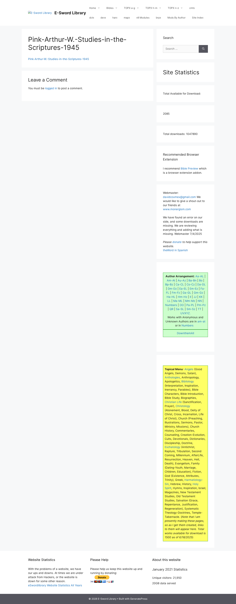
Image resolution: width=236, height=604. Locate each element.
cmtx (192, 7)
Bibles (110, 7)
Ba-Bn (192, 280)
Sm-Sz (191, 309)
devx (103, 17)
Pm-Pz (201, 305)
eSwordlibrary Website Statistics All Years (55, 585)
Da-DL (201, 284)
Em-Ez (194, 288)
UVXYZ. (185, 313)
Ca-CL (180, 284)
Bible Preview (189, 168)
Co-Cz (191, 284)
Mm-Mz (190, 300)
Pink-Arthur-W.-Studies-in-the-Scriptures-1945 (58, 59)
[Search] (203, 49)
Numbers (171, 305)
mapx (127, 17)
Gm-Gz (198, 292)
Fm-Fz (176, 292)
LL (169, 300)
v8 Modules (142, 17)
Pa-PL (190, 305)
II (190, 296)
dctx (91, 17)
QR (171, 309)
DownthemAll (185, 333)
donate (177, 242)
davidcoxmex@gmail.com (179, 197)
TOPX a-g (129, 7)
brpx (158, 17)
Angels (188, 369)
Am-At (171, 280)
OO (182, 305)
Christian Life (173, 402)
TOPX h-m (151, 7)
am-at (201, 321)
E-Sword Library (70, 12)
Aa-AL (199, 276)
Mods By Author (176, 17)
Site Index (197, 17)
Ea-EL (183, 288)
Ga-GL (187, 292)
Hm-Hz (182, 296)
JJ (195, 296)
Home (92, 7)
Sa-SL (180, 309)
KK (201, 296)
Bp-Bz (169, 284)
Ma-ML (178, 300)
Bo (200, 280)
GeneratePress (138, 598)
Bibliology (187, 381)
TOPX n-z (173, 7)
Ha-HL (171, 296)
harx (114, 17)
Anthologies (172, 377)
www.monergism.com (177, 209)
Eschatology (172, 447)
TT (199, 309)
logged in (51, 88)
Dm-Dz (172, 288)
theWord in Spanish (175, 250)
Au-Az (182, 280)
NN (200, 300)
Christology (183, 406)
